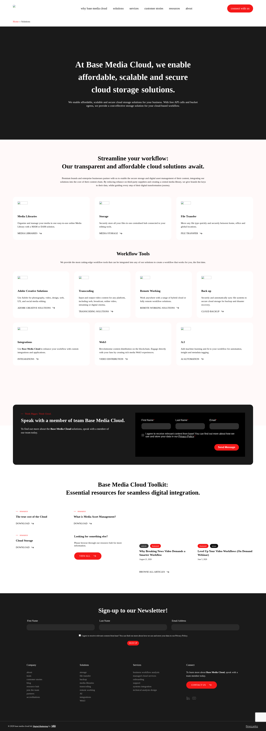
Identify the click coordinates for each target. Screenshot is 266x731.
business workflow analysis (146, 672)
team (29, 676)
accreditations (33, 697)
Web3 (82, 700)
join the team (33, 690)
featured (155, 546)
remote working (87, 690)
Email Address (179, 620)
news (214, 546)
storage (83, 672)
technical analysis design (145, 690)
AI (81, 693)
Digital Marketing (40, 726)
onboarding (138, 679)
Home (16, 21)
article (144, 546)
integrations (85, 697)
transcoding (85, 686)
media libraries (87, 683)
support (136, 683)
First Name (32, 620)
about (29, 672)
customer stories (34, 679)
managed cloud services (144, 676)
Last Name (104, 620)
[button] (30, 233)
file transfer (85, 676)
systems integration (142, 686)
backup (83, 679)
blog (29, 683)
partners (30, 693)
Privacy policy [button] (252, 726)
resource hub (33, 686)
